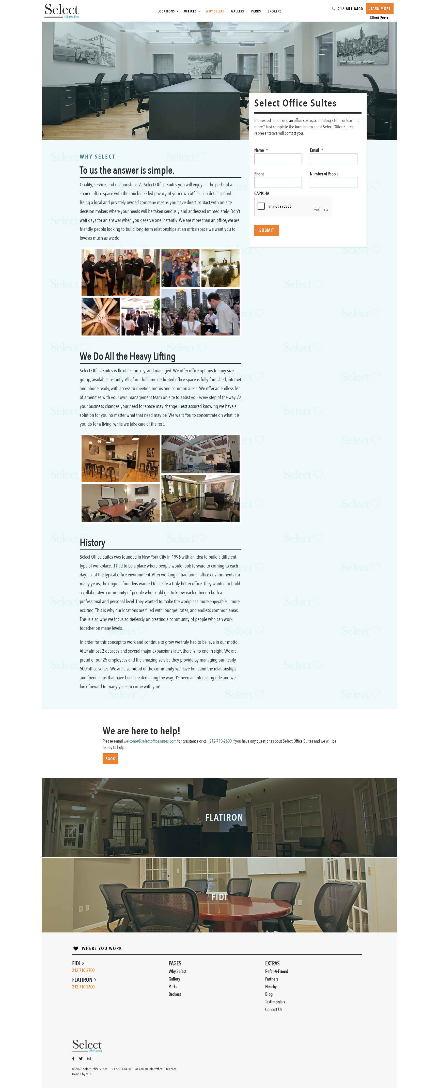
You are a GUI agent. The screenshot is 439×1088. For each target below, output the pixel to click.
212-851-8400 (121, 1068)
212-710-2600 (220, 741)
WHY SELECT (215, 11)
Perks (173, 987)
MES (88, 1073)
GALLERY (238, 11)
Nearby (271, 987)
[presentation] (293, 207)
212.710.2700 (83, 970)
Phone (259, 174)
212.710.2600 (83, 987)
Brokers (175, 994)
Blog (269, 994)
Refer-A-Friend (276, 971)
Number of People (324, 174)
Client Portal (380, 17)
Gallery (174, 979)
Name (261, 150)
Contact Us (273, 1009)
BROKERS (274, 11)
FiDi (76, 963)
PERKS (256, 11)
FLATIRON (82, 980)
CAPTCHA (261, 193)
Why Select (177, 971)
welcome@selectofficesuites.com (150, 741)
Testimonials (275, 1002)
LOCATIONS (166, 11)
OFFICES (190, 11)
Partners (271, 979)
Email (316, 150)
